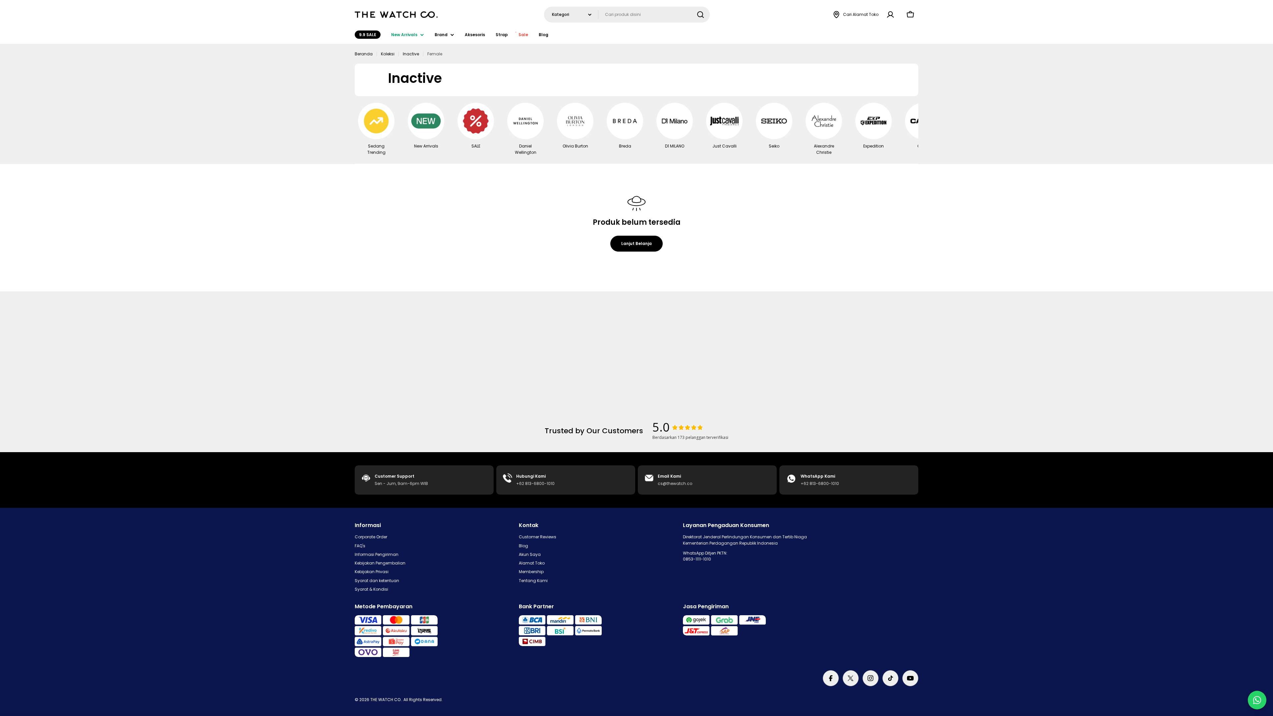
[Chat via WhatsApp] (1257, 700)
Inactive (411, 54)
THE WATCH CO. (385, 699)
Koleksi (387, 54)
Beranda (364, 54)
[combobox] (627, 15)
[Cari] (700, 15)
